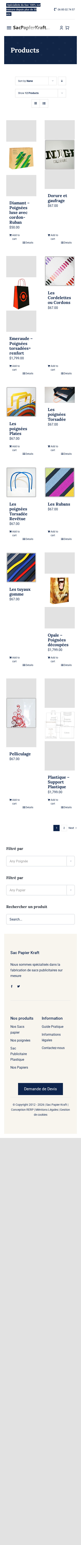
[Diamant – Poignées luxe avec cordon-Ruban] (21, 158)
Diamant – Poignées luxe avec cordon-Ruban (19, 212)
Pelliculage (20, 753)
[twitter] (18, 986)
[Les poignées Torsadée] (60, 395)
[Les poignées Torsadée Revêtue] (21, 482)
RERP (30, 1109)
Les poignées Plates (18, 428)
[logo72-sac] (31, 27)
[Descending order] (62, 81)
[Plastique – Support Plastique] (60, 724)
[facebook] (11, 986)
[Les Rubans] (60, 482)
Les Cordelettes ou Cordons (59, 297)
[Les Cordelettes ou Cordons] (60, 271)
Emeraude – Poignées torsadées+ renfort (21, 346)
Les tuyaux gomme (20, 592)
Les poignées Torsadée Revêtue (18, 511)
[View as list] (44, 103)
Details (29, 242)
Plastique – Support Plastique (58, 781)
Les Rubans (59, 504)
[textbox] (40, 861)
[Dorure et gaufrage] (60, 154)
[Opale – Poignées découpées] (60, 590)
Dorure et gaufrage (57, 198)
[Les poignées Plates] (21, 402)
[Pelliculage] (21, 712)
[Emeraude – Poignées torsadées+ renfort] (21, 294)
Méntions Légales (47, 1109)
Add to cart (16, 237)
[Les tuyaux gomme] (21, 567)
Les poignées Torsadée (57, 414)
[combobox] (40, 861)
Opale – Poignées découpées (58, 639)
